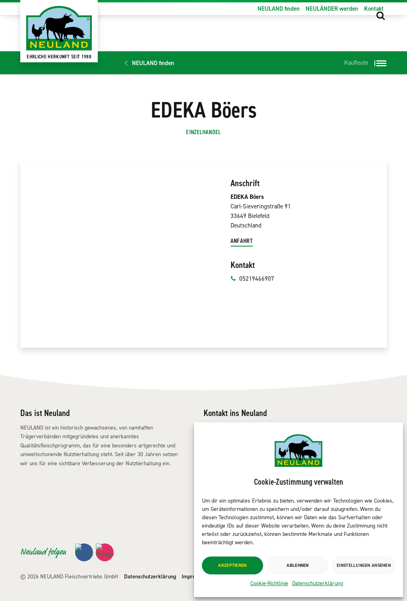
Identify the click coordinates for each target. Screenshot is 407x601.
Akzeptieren (232, 565)
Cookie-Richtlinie (269, 583)
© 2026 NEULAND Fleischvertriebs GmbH (69, 576)
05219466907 (256, 279)
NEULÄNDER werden (332, 9)
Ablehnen (297, 565)
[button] (381, 15)
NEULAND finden (279, 9)
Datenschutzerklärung (317, 583)
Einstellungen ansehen (364, 565)
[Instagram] (105, 552)
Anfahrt (242, 241)
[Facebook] (84, 552)
